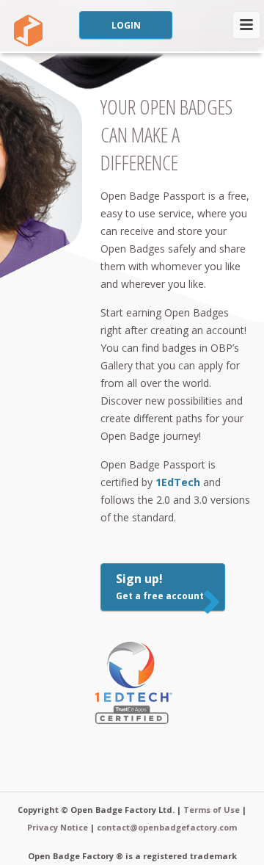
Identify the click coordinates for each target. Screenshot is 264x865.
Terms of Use (211, 809)
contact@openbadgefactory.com (167, 827)
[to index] (26, 31)
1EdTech (177, 482)
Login (126, 25)
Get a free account (160, 586)
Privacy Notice (57, 827)
